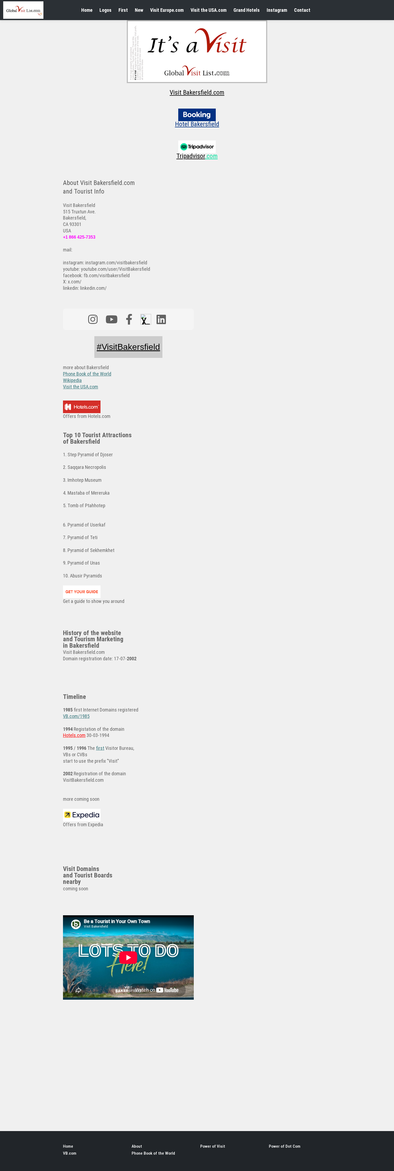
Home (86, 10)
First (123, 10)
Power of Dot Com (284, 1146)
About (137, 1146)
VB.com (69, 1153)
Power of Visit (212, 1146)
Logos (105, 10)
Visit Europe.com (167, 10)
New (139, 10)
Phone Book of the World (153, 1153)
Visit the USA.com (208, 10)
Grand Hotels (246, 10)
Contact (302, 10)
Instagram (277, 10)
